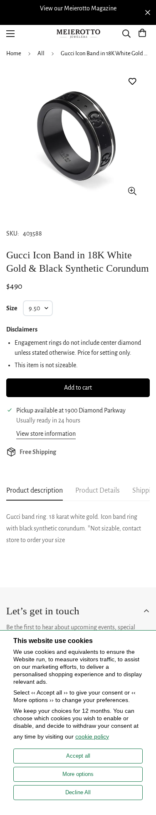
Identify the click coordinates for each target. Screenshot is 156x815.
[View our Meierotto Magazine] (78, 8)
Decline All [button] (78, 792)
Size (11, 308)
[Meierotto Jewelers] (78, 34)
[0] (142, 33)
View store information (46, 433)
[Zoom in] (132, 191)
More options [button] (78, 774)
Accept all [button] (78, 756)
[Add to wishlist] (132, 81)
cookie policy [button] (92, 736)
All (41, 53)
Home (13, 53)
